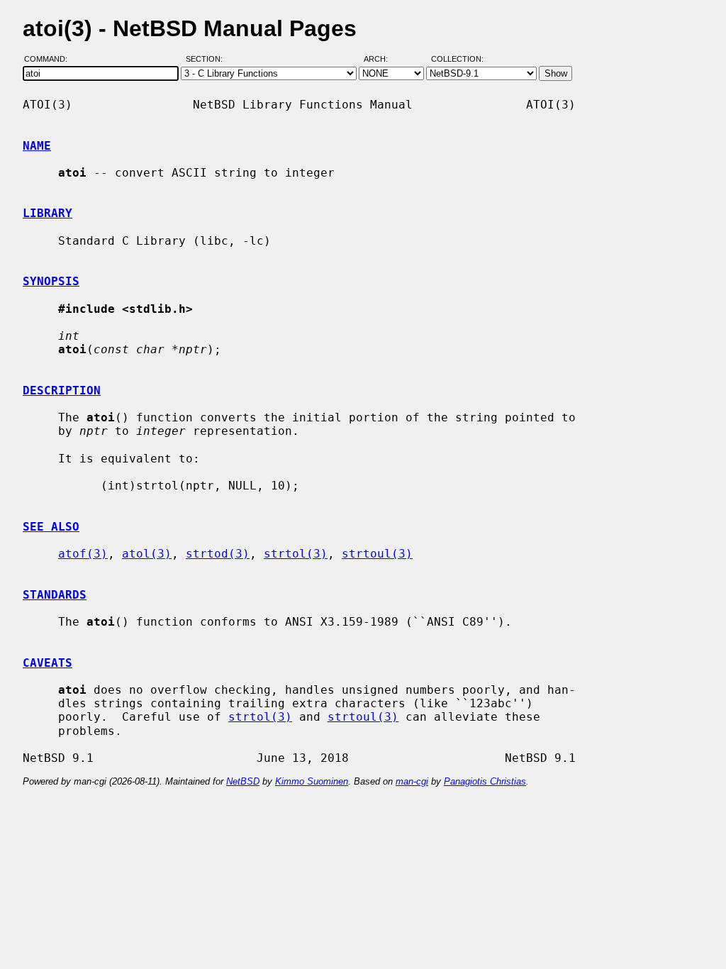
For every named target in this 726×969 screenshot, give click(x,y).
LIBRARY (47, 213)
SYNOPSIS (51, 281)
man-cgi (412, 781)
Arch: (382, 59)
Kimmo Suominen (311, 781)
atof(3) (83, 553)
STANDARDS (54, 595)
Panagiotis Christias (485, 781)
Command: (50, 59)
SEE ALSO (51, 526)
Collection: (457, 59)
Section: (207, 59)
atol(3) (147, 553)
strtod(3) (218, 553)
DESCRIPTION (62, 390)
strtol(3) (296, 553)
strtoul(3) (377, 553)
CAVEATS (47, 663)
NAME (37, 146)
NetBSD (242, 781)
